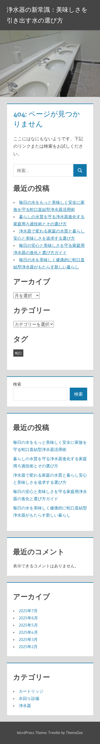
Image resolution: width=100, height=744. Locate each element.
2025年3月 (28, 639)
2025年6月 (28, 617)
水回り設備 (29, 698)
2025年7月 (28, 610)
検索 (17, 384)
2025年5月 (28, 625)
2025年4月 (28, 632)
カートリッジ (31, 691)
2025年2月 (28, 646)
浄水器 (25, 705)
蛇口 (18, 353)
